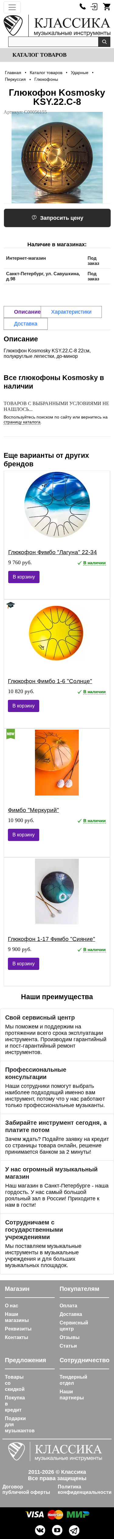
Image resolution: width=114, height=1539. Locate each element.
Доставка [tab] (25, 324)
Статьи (68, 1345)
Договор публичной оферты (26, 1489)
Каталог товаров (39, 55)
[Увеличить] (57, 157)
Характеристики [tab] (71, 312)
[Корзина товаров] (106, 6)
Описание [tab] (27, 312)
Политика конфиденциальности (85, 1489)
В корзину (24, 576)
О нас (11, 1305)
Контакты (16, 1337)
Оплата (68, 1305)
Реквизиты (18, 1328)
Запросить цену (61, 218)
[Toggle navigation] (12, 7)
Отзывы (70, 1337)
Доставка (71, 1314)
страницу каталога (22, 421)
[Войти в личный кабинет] (94, 6)
